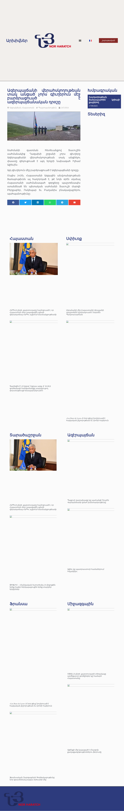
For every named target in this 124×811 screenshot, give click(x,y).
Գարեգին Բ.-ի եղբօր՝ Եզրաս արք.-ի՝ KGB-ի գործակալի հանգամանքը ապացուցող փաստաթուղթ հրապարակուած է (30, 388)
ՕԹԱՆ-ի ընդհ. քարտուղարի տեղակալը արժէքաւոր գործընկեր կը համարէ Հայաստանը (86, 676)
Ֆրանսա (18, 604)
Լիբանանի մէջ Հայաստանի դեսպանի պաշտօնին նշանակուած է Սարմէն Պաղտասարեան (85, 312)
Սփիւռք (74, 238)
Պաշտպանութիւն (47, 108)
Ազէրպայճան (80, 435)
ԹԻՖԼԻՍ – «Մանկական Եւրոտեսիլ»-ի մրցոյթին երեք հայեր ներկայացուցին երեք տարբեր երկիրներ (32, 587)
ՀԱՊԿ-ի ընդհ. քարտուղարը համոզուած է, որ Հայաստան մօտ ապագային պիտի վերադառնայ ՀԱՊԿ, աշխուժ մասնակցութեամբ (33, 312)
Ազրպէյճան (15, 108)
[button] (80, 40)
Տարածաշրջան (25, 435)
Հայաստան (28, 108)
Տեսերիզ (96, 114)
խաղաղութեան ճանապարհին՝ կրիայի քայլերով (104, 99)
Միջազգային (80, 604)
